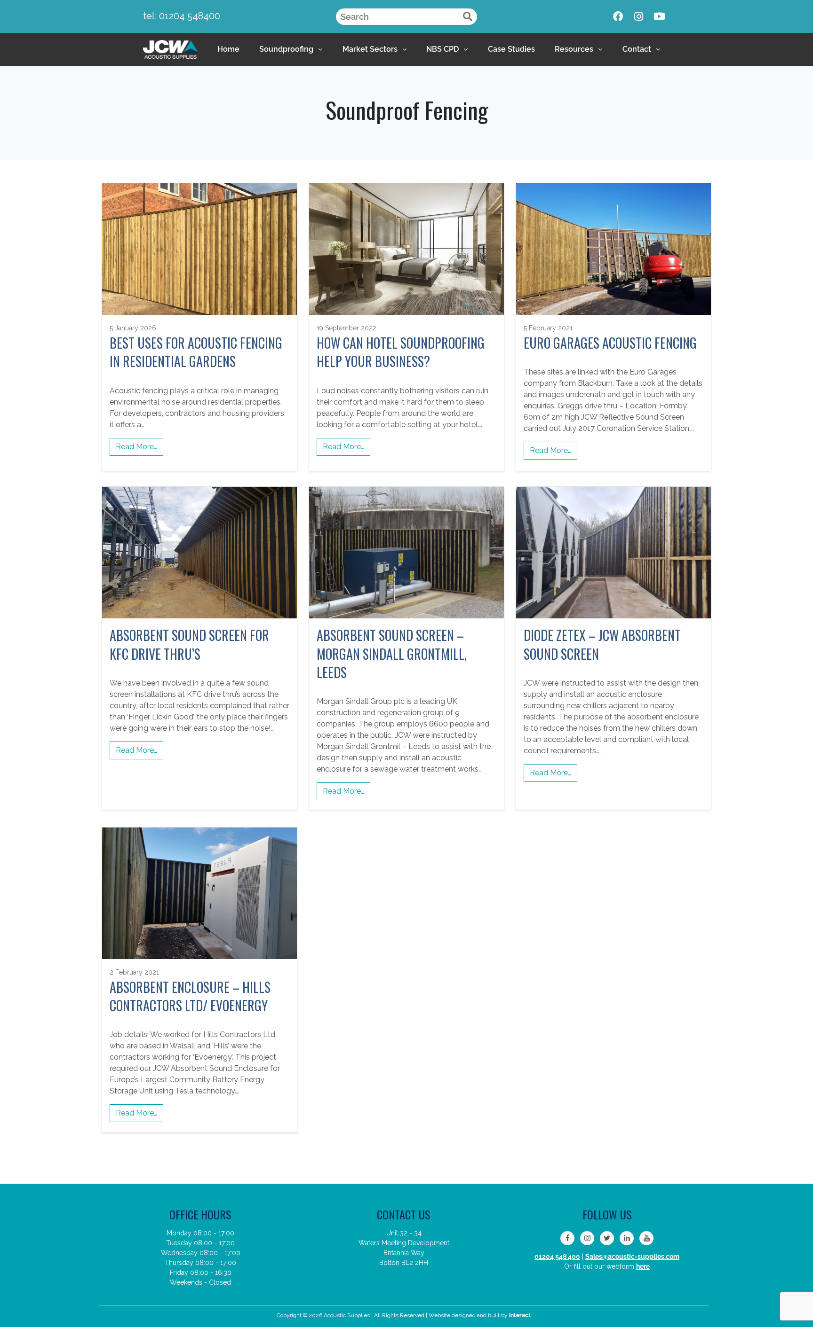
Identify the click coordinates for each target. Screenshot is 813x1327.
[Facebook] (618, 16)
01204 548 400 (557, 1256)
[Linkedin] (627, 1238)
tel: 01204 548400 (181, 16)
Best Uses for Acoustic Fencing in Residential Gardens (196, 352)
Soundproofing (286, 49)
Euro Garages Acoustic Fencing (610, 343)
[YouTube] (646, 1238)
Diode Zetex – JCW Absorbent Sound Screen (602, 644)
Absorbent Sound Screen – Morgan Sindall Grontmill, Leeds (392, 653)
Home (228, 49)
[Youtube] (659, 16)
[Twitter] (607, 1238)
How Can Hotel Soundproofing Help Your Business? (401, 352)
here (643, 1266)
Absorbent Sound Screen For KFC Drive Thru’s (189, 644)
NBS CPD (442, 49)
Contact (636, 49)
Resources (574, 49)
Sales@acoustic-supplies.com (632, 1256)
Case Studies (511, 49)
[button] (290, 49)
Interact (520, 1315)
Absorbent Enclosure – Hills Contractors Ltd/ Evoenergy (190, 996)
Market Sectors (370, 49)
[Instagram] (639, 16)
